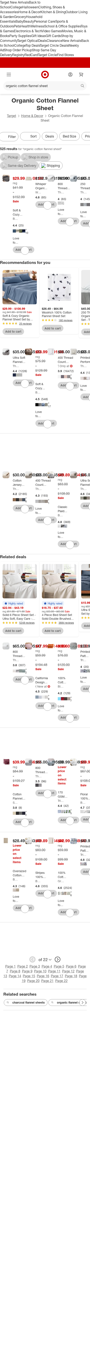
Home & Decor (29, 12)
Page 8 (15, 971)
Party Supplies (20, 36)
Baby (19, 21)
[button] (14, 603)
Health (26, 26)
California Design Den (35, 686)
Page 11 (54, 971)
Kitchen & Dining (53, 12)
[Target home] (45, 74)
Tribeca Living (83, 660)
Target (11, 116)
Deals (42, 41)
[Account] (70, 74)
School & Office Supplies (62, 26)
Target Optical (27, 41)
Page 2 (22, 966)
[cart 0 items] (81, 74)
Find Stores (65, 55)
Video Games (51, 31)
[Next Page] (82, 1002)
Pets (17, 26)
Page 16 (43, 976)
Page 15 (29, 976)
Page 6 (71, 966)
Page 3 (35, 966)
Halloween (30, 7)
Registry (18, 55)
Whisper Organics (38, 192)
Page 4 (47, 966)
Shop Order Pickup (18, 50)
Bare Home (16, 218)
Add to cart (13, 331)
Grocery (20, 17)
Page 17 (57, 976)
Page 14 (15, 976)
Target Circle (47, 55)
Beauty (28, 21)
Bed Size (69, 136)
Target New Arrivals (14, 2)
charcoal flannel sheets (28, 1002)
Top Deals (33, 45)
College (16, 7)
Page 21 (47, 981)
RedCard (31, 55)
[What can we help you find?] (45, 85)
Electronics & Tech (27, 31)
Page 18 (71, 976)
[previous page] (32, 959)
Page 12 (68, 971)
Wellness (37, 26)
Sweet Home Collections (16, 802)
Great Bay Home (61, 881)
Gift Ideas (38, 36)
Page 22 (61, 981)
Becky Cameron (61, 515)
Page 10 (40, 971)
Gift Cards (53, 36)
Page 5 (59, 966)
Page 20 (33, 981)
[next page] (57, 959)
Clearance (54, 41)
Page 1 (10, 966)
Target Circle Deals (54, 45)
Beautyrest (16, 879)
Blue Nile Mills (61, 686)
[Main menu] (8, 74)
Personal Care (44, 21)
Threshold (61, 192)
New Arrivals (71, 41)
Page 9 (27, 971)
